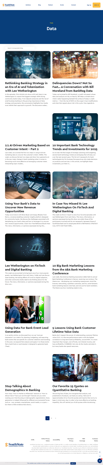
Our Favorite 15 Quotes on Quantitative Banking (70, 388)
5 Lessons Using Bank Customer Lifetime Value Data (74, 329)
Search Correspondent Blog (15, 48)
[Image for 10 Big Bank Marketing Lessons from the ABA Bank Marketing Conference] (75, 247)
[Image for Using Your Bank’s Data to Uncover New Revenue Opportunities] (28, 185)
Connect (73, 5)
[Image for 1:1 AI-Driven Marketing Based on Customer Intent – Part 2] (28, 127)
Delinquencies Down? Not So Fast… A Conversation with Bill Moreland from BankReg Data (73, 87)
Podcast (50, 5)
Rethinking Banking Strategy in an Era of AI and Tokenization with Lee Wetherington (26, 87)
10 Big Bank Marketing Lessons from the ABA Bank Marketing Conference (73, 269)
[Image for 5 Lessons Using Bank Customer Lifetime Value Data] (75, 309)
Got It (73, 463)
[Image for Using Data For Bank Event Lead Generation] (28, 309)
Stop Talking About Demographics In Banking (22, 388)
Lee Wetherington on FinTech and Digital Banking (25, 267)
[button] (99, 452)
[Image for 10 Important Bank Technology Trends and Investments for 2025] (75, 127)
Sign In (96, 5)
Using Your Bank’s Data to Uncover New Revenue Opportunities (22, 207)
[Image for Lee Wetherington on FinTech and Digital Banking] (28, 247)
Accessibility (56, 439)
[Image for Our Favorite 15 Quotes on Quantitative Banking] (75, 368)
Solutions (28, 5)
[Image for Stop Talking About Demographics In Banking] (28, 368)
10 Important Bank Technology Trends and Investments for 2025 (74, 147)
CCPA (32, 439)
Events (62, 5)
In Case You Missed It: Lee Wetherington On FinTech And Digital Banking (73, 207)
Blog (39, 5)
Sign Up (89, 5)
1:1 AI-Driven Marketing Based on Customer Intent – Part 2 (27, 147)
